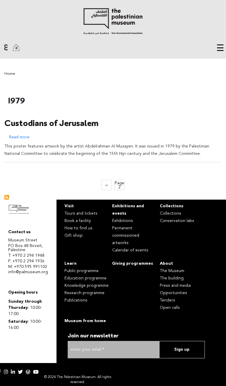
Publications (75, 300)
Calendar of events (130, 250)
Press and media (175, 286)
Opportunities (173, 293)
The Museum (172, 271)
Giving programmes (132, 263)
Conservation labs (177, 221)
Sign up (182, 349)
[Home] (113, 21)
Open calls (170, 308)
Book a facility (77, 221)
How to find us (78, 228)
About (166, 263)
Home (9, 74)
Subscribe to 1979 (6, 197)
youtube (36, 372)
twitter (20, 372)
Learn (70, 263)
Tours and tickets (80, 213)
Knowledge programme (86, 286)
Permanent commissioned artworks (125, 235)
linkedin (13, 372)
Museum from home (85, 321)
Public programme (81, 271)
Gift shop (73, 235)
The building (172, 278)
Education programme (85, 278)
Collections (171, 206)
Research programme (84, 293)
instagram (6, 372)
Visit (69, 206)
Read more (19, 137)
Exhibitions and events (128, 210)
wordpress (28, 372)
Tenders (167, 300)
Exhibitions (122, 221)
